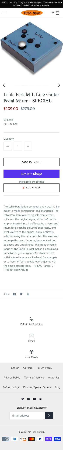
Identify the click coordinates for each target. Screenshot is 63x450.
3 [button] (31, 85)
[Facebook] (28, 399)
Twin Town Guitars (35, 432)
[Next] (59, 85)
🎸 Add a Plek (31, 187)
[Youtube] (34, 399)
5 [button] (45, 85)
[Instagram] (40, 399)
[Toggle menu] (4, 12)
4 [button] (38, 85)
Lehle (10, 119)
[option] (31, 49)
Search (15, 367)
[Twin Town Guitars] (31, 13)
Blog (57, 387)
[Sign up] (49, 415)
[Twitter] (22, 399)
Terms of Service (34, 377)
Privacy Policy (12, 377)
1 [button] (17, 85)
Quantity (9, 138)
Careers (27, 367)
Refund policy (11, 387)
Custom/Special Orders (37, 387)
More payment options (31, 181)
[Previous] (4, 85)
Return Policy (44, 367)
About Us (53, 377)
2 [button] (24, 85)
